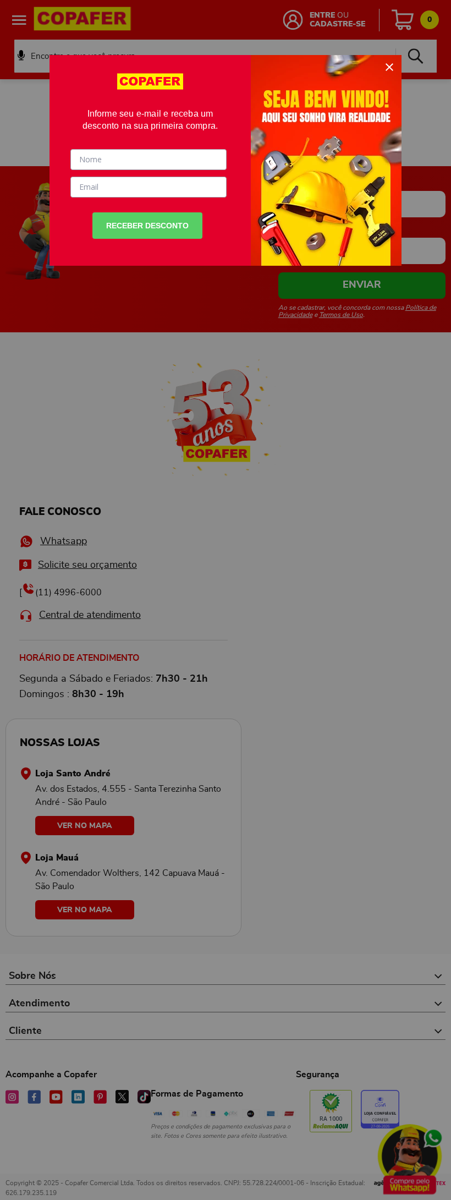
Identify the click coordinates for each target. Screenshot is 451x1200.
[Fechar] (389, 67)
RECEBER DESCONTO (147, 225)
